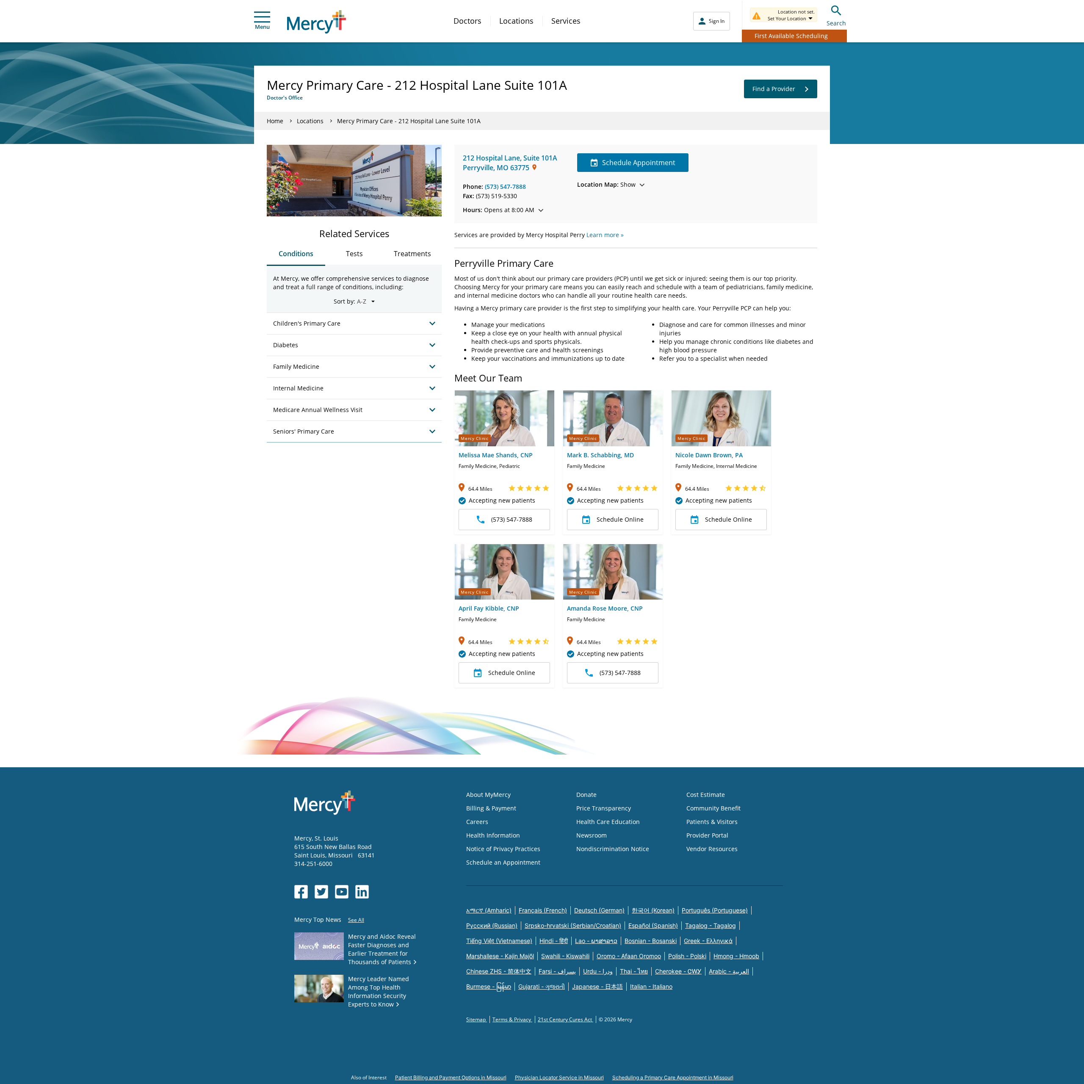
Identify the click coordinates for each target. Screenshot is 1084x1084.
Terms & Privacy (512, 1019)
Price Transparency (603, 808)
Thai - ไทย (634, 971)
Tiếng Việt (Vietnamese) (499, 940)
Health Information (493, 835)
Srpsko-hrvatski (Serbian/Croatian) (573, 925)
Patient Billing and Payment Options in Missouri (450, 1077)
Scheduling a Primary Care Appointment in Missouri (672, 1077)
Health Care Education (608, 822)
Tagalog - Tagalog (710, 925)
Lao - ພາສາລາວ (596, 940)
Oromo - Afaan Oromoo (629, 956)
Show (606, 184)
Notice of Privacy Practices (503, 849)
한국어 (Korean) (653, 910)
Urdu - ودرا (598, 971)
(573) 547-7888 (505, 187)
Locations (516, 21)
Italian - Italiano (651, 986)
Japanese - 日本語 (597, 986)
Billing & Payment (491, 808)
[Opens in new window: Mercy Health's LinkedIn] (362, 892)
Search (836, 23)
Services (566, 21)
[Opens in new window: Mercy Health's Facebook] (301, 892)
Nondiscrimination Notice (612, 849)
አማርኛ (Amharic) (489, 910)
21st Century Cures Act (565, 1019)
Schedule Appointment (638, 162)
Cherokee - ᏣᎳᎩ (678, 971)
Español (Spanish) (653, 925)
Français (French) (543, 910)
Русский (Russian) (491, 925)
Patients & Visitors (712, 822)
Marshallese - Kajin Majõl (500, 956)
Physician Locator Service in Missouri (559, 1077)
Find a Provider (773, 89)
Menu (262, 26)
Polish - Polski (687, 956)
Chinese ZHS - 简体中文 (498, 971)
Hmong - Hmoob (736, 956)
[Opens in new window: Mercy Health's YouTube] (341, 892)
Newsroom (591, 835)
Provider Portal (707, 835)
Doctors (467, 21)
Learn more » (605, 235)
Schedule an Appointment (503, 862)
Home (275, 121)
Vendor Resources (712, 849)
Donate (586, 795)
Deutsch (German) (599, 910)
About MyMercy (488, 795)
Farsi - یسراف (557, 971)
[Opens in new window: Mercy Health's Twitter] (321, 892)
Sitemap (476, 1019)
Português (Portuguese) (715, 910)
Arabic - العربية (729, 971)
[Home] (316, 21)
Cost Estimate (705, 795)
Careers (477, 822)
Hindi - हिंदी (553, 940)
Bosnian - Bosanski (651, 940)
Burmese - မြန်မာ (488, 986)
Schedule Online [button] (620, 519)
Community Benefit (713, 808)
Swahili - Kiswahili (565, 956)
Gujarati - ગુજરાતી (541, 986)
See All (356, 920)
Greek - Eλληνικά (708, 940)
